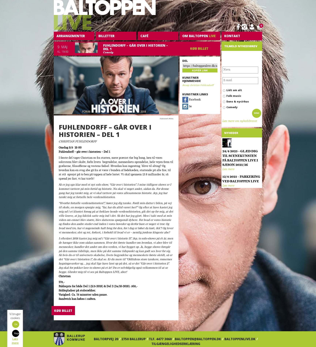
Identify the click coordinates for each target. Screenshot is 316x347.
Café (144, 36)
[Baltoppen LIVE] (105, 15)
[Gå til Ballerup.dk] (69, 339)
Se (190, 107)
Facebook (194, 100)
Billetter (106, 36)
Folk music (233, 96)
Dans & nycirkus (237, 101)
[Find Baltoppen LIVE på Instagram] (244, 27)
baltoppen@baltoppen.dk (198, 339)
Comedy (232, 107)
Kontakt (232, 36)
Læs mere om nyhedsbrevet (239, 121)
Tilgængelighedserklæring (175, 344)
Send (256, 113)
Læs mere (228, 169)
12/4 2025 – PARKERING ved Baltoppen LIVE (241, 179)
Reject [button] (16, 333)
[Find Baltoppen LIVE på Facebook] (238, 27)
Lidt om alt (234, 90)
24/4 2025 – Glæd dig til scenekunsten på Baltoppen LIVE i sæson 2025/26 (240, 158)
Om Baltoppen (199, 36)
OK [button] (16, 324)
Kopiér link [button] (200, 70)
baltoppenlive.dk (239, 339)
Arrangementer (71, 36)
